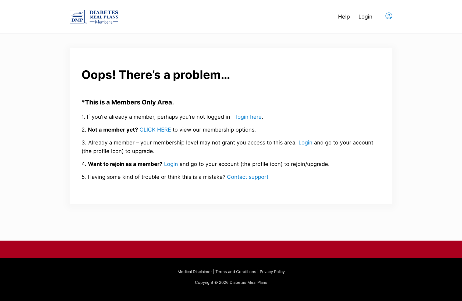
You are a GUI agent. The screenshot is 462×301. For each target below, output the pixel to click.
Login (305, 142)
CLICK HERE (155, 129)
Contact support (247, 177)
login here (249, 117)
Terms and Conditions (235, 271)
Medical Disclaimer (194, 271)
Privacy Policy (272, 271)
